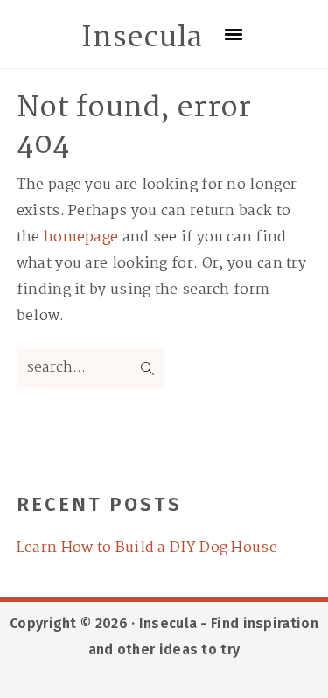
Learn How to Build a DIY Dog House (147, 548)
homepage (81, 237)
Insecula (141, 38)
